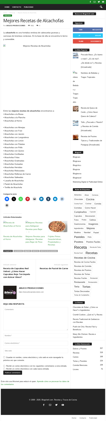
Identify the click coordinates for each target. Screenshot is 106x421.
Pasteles (79, 236)
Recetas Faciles (80, 278)
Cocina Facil (78, 203)
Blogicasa (77, 161)
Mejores (27, 251)
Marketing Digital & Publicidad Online (88, 182)
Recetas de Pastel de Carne (54, 268)
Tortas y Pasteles (80, 361)
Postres (78, 241)
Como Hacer (90, 208)
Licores (76, 369)
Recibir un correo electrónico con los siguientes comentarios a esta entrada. (36, 366)
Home (7, 7)
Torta (76, 286)
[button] (101, 7)
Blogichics (77, 165)
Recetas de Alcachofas (49, 251)
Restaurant (94, 278)
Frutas (84, 220)
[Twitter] (98, 2)
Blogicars (76, 157)
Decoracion (90, 216)
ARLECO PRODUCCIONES (15, 25)
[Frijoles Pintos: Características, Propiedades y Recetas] (57, 226)
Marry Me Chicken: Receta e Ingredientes (84, 335)
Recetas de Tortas (82, 274)
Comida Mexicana (80, 365)
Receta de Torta (95, 247)
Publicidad (28, 7)
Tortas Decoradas (82, 291)
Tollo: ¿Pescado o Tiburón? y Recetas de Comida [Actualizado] (92, 126)
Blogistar (76, 169)
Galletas (92, 220)
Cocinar (88, 204)
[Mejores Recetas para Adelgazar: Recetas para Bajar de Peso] (35, 226)
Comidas (78, 208)
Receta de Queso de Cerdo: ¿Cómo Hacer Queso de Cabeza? (89, 112)
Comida (97, 204)
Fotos (76, 220)
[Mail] (94, 2)
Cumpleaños (80, 212)
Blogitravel (77, 178)
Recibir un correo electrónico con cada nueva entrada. (27, 369)
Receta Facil (78, 253)
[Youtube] (103, 2)
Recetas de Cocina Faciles (85, 262)
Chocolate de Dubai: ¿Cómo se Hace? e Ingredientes (85, 308)
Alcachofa (18, 251)
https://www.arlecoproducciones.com (31, 292)
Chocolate (78, 199)
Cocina (90, 199)
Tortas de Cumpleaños (81, 295)
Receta (80, 247)
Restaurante (79, 282)
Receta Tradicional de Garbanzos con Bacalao (86, 320)
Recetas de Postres (82, 270)
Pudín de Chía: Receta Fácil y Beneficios (85, 328)
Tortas (86, 286)
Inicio (5, 13)
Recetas (35, 251)
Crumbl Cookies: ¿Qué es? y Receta (87, 315)
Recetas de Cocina (84, 257)
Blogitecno (77, 174)
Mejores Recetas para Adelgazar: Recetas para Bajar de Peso (35, 239)
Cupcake (93, 212)
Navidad (87, 232)
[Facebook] (90, 2)
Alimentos (78, 195)
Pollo (90, 237)
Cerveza (95, 195)
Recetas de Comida (82, 266)
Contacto (16, 7)
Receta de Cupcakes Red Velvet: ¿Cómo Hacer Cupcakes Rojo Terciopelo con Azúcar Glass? (16, 272)
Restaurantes (92, 282)
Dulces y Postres (80, 349)
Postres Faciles (93, 242)
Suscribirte (96, 41)
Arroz (87, 195)
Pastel (96, 232)
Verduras (12, 13)
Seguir (98, 35)
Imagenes (93, 224)
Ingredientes (79, 228)
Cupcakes (78, 216)
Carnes (76, 357)
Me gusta (96, 30)
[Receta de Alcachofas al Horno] (13, 226)
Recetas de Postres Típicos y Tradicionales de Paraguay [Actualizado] (91, 140)
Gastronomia (79, 224)
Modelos (77, 232)
